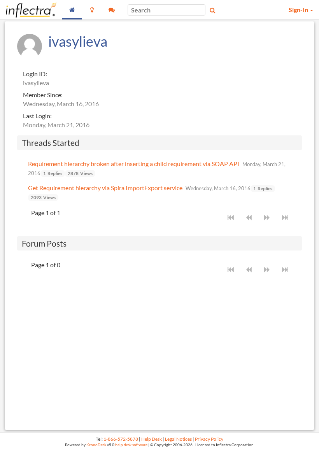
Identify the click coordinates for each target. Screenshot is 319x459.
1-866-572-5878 (120, 439)
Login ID (34, 73)
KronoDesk (96, 445)
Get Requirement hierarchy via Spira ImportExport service (105, 187)
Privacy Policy (209, 439)
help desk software (131, 445)
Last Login (36, 115)
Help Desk (151, 439)
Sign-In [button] (299, 9)
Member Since (42, 94)
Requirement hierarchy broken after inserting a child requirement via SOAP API (133, 163)
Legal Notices (178, 439)
